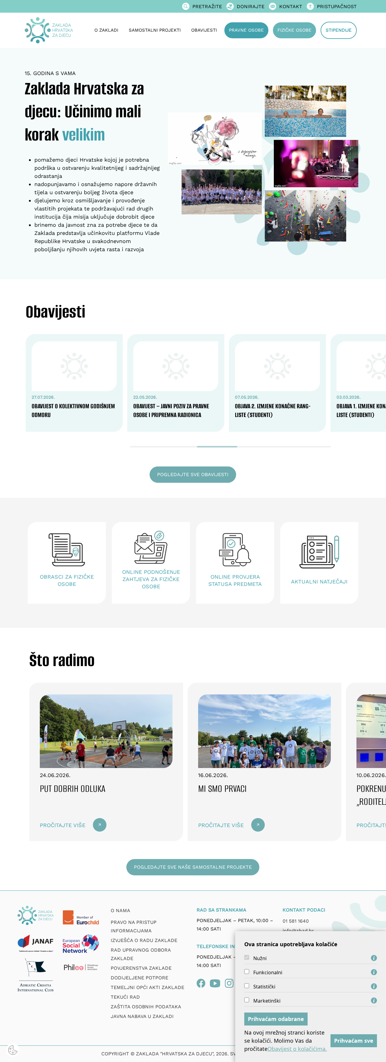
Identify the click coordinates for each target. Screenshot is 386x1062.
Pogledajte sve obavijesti (193, 474)
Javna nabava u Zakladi (142, 1016)
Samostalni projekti (155, 30)
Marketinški (266, 1000)
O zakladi (106, 30)
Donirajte (250, 6)
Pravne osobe (246, 30)
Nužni (260, 958)
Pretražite (207, 6)
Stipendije (339, 30)
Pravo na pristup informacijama (134, 926)
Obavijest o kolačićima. (297, 1048)
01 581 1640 (296, 921)
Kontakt (290, 6)
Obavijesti (204, 30)
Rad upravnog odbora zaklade (141, 954)
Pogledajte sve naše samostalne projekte (193, 867)
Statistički (264, 986)
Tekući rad (125, 997)
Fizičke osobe (294, 30)
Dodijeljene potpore (139, 978)
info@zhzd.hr (298, 931)
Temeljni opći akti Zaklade (147, 987)
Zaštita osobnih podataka (146, 1007)
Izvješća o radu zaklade (144, 940)
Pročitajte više (62, 825)
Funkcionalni (267, 972)
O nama (120, 910)
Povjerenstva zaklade (141, 968)
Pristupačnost (337, 6)
